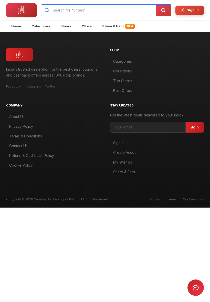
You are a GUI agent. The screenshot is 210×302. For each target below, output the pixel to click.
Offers (87, 26)
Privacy (155, 199)
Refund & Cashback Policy (31, 155)
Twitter (50, 86)
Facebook (14, 86)
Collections (122, 71)
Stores (65, 26)
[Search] (163, 10)
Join (195, 127)
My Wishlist (122, 162)
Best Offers (122, 90)
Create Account (126, 152)
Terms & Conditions (25, 136)
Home (16, 26)
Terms (172, 199)
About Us (17, 116)
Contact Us (18, 146)
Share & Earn (117, 26)
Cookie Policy (21, 165)
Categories (41, 26)
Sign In (193, 10)
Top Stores (122, 81)
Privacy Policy (21, 126)
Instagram (33, 86)
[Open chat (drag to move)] (195, 287)
